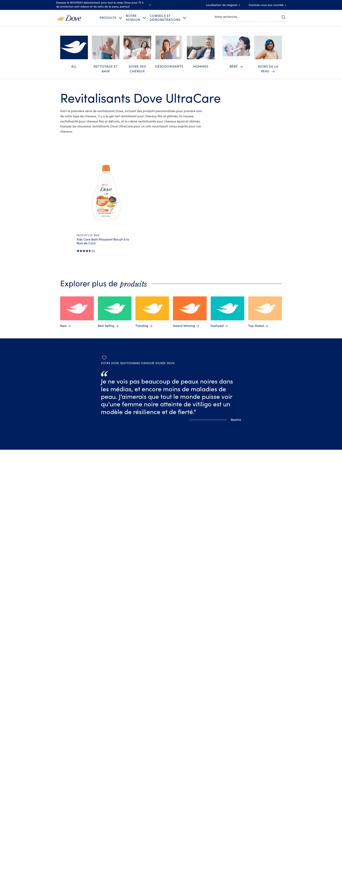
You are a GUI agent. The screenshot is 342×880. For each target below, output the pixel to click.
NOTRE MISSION (133, 17)
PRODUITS (108, 18)
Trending (141, 326)
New (63, 326)
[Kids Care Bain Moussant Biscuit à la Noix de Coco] (106, 193)
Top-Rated (256, 326)
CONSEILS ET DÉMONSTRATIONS (165, 17)
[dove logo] (68, 17)
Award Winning (184, 326)
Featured (217, 326)
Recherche (283, 17)
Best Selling (106, 326)
